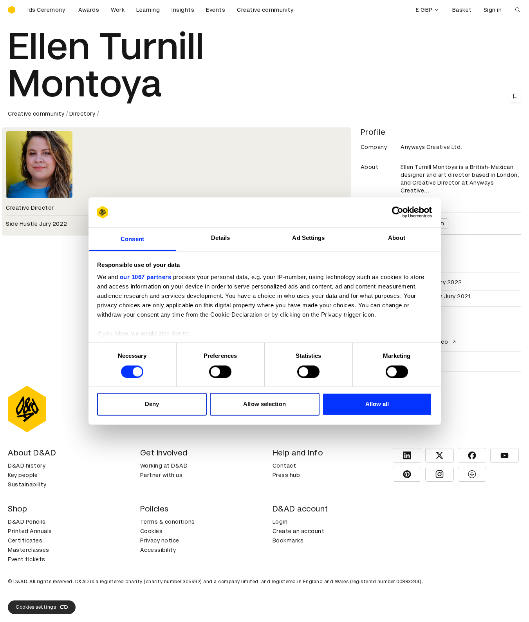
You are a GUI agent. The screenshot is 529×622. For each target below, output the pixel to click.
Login (280, 522)
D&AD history (26, 465)
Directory (82, 114)
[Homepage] (12, 10)
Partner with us (161, 475)
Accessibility (158, 550)
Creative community (265, 10)
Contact (284, 465)
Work (118, 10)
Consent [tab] (132, 239)
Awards (88, 10)
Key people (23, 475)
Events (215, 10)
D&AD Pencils (26, 522)
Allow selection (264, 404)
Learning (148, 10)
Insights (183, 10)
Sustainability (27, 484)
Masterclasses (28, 550)
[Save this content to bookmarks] (515, 96)
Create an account (299, 531)
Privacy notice (159, 540)
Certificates (25, 540)
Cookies (151, 531)
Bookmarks (288, 540)
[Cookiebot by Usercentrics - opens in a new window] (397, 212)
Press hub (286, 475)
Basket (462, 10)
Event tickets (26, 559)
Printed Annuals (30, 531)
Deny (152, 404)
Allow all (377, 404)
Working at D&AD (164, 465)
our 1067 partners (146, 277)
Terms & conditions (167, 522)
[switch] (220, 371)
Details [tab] (220, 238)
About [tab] (396, 238)
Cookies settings (36, 607)
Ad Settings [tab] (308, 238)
